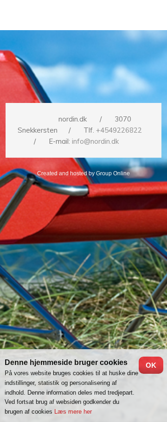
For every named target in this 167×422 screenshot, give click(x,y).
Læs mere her (73, 411)
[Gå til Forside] (84, 65)
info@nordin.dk (95, 141)
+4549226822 (119, 130)
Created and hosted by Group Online (83, 173)
